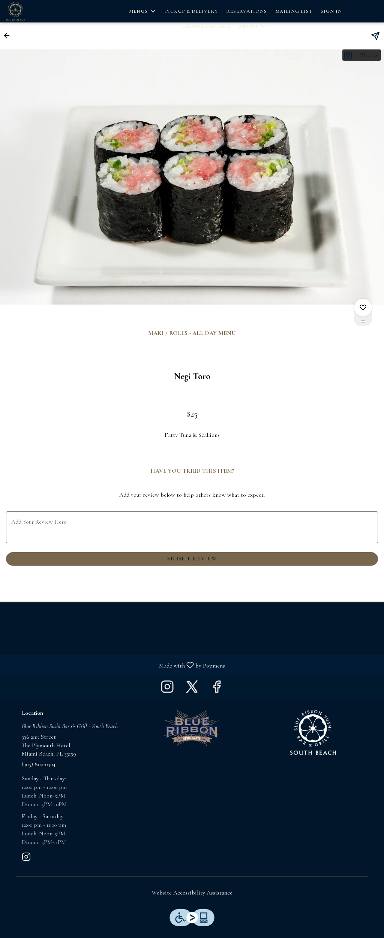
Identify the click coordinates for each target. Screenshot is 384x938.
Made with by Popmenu (115, 665)
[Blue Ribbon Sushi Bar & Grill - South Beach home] (40, 11)
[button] (143, 11)
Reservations (246, 11)
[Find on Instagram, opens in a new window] (167, 689)
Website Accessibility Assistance (192, 892)
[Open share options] (375, 35)
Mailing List (293, 11)
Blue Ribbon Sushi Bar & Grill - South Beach (313, 732)
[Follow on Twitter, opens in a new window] (192, 689)
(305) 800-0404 (39, 764)
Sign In (331, 11)
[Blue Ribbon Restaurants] (192, 727)
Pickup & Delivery (191, 11)
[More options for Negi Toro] (363, 308)
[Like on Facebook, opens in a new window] (217, 689)
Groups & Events (206, 26)
